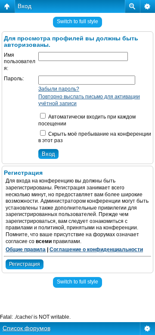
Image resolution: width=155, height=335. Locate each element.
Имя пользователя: (19, 61)
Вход (24, 6)
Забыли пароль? (58, 89)
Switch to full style (77, 21)
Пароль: (14, 79)
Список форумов (26, 328)
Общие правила (26, 250)
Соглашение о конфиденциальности (96, 250)
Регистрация (24, 264)
